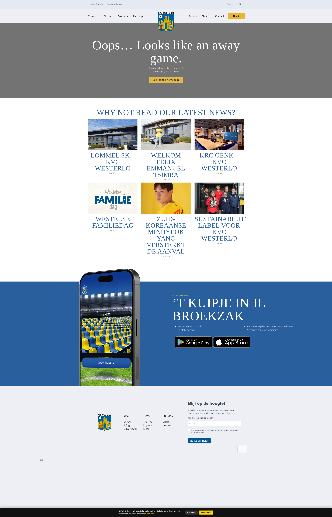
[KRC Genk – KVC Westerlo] (219, 134)
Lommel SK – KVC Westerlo (113, 162)
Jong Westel (148, 425)
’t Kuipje (127, 425)
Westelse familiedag (112, 222)
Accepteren (206, 512)
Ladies (146, 428)
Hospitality (167, 425)
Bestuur (127, 421)
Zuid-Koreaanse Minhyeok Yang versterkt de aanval (166, 235)
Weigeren (191, 512)
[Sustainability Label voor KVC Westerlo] (219, 198)
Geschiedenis (130, 428)
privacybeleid (149, 513)
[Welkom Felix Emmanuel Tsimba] (166, 134)
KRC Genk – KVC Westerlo (219, 162)
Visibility (166, 421)
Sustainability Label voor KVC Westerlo (222, 228)
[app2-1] (212, 335)
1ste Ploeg (148, 421)
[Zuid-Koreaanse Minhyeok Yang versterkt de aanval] (166, 198)
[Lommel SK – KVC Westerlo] (112, 134)
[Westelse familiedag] (112, 198)
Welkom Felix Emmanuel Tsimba (166, 165)
